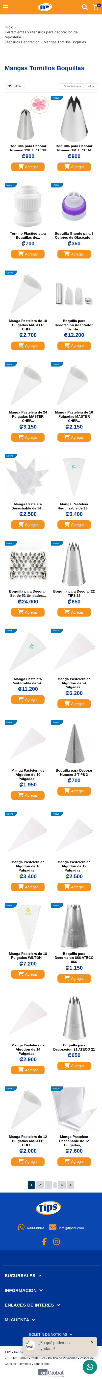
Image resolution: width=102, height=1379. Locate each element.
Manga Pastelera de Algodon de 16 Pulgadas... (28, 866)
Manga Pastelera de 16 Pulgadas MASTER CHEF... (74, 416)
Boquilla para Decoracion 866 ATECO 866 (74, 958)
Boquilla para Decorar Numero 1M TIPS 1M (74, 148)
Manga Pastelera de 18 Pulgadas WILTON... (28, 956)
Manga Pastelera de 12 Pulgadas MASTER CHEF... (28, 1141)
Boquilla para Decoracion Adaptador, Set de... (74, 325)
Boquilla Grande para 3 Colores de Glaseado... (74, 235)
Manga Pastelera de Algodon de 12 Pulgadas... (74, 866)
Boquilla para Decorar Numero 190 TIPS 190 (28, 148)
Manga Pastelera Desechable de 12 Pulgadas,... (74, 1141)
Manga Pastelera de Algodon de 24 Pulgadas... (74, 683)
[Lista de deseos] (23, 140)
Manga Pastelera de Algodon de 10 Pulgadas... (28, 774)
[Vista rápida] (33, 140)
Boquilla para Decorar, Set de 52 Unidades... (28, 593)
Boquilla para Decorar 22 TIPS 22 (74, 593)
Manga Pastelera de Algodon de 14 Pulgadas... (28, 1049)
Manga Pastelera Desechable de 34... (27, 506)
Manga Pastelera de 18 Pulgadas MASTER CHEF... (28, 325)
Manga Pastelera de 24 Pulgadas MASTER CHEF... (28, 416)
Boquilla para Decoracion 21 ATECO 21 (74, 1047)
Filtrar (17, 86)
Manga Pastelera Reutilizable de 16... (74, 506)
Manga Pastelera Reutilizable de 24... (27, 681)
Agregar (31, 167)
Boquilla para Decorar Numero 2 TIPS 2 (74, 772)
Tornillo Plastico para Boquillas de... (28, 235)
